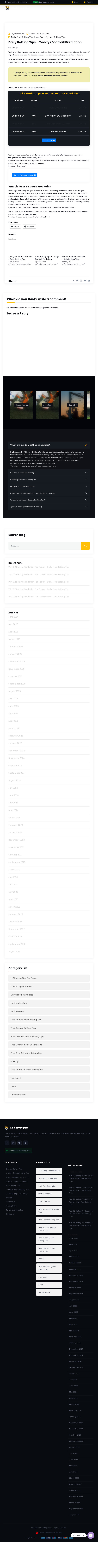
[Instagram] (13, 1143)
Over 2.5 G (73, 405)
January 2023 (15, 921)
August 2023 (14, 869)
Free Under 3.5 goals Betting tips (27, 1069)
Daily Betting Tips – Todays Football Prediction (45, 42)
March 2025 (14, 728)
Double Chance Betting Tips (17, 1189)
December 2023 (16, 839)
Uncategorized (18, 1094)
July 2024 (13, 787)
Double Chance (22, 405)
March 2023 (14, 906)
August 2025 (14, 691)
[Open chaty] (90, 1535)
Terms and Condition (14, 1210)
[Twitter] (19, 1143)
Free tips (15, 1061)
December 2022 (16, 929)
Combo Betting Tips (14, 1169)
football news (17, 1011)
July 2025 (13, 698)
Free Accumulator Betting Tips (26, 1019)
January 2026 (15, 654)
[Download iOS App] (25, 1143)
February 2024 (15, 825)
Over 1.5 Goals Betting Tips (16, 1181)
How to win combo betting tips (22, 473)
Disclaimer (10, 1214)
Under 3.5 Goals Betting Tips (17, 1173)
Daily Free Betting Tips (22, 37)
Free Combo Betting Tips (23, 1028)
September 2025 (16, 683)
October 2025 (15, 676)
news (13, 1086)
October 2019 (15, 936)
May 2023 (13, 891)
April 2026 (13, 631)
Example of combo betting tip (22, 486)
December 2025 (16, 661)
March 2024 (14, 817)
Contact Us (10, 1202)
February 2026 (15, 646)
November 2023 (16, 847)
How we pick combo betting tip (23, 480)
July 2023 (13, 877)
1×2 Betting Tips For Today (24, 978)
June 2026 (13, 616)
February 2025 (15, 735)
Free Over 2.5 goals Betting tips (26, 1053)
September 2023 (16, 862)
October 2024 (15, 765)
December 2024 (16, 750)
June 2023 (13, 884)
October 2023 (15, 854)
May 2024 (13, 802)
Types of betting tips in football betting (26, 507)
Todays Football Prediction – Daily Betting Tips (20, 257)
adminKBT (19, 33)
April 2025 (13, 721)
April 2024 (13, 810)
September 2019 (16, 944)
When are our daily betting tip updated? (30, 445)
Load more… (47, 140)
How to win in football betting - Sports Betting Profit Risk (32, 493)
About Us (9, 1197)
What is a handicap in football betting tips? (27, 500)
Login (76, 2)
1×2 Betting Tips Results (22, 986)
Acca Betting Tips (13, 1185)
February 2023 (15, 914)
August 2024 (14, 780)
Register (90, 2)
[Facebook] (7, 1143)
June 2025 (13, 706)
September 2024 (17, 773)
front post (16, 1078)
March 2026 (14, 639)
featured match (19, 1003)
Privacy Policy (11, 1206)
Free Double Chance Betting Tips (27, 1036)
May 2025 (13, 713)
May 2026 (13, 624)
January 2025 (15, 743)
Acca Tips (47, 405)
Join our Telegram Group (23, 175)
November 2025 (16, 669)
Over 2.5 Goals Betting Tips (17, 1177)
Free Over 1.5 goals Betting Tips (49, 37)
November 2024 (16, 758)
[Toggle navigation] (91, 8)
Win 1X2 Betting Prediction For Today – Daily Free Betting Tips (38, 567)
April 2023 (13, 899)
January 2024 (15, 832)
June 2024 (13, 795)
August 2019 (14, 951)
